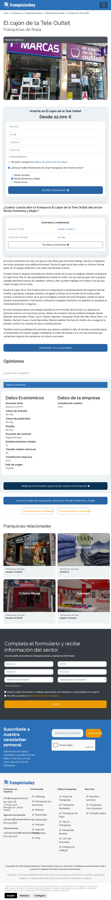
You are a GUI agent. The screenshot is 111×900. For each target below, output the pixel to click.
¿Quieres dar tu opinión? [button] (16, 373)
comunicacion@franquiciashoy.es (21, 832)
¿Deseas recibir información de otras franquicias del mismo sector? (47, 167)
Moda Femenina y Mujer (27, 178)
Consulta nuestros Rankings (38, 511)
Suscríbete (95, 733)
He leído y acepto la (39, 162)
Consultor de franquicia (18, 875)
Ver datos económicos (54, 244)
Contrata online (97, 813)
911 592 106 (9, 801)
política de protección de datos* (50, 162)
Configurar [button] (39, 895)
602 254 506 (10, 836)
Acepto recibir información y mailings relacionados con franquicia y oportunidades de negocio (53, 692)
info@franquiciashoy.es (15, 798)
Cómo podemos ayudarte (90, 875)
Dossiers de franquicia (52, 878)
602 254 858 (10, 822)
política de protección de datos (43, 696)
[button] (104, 71)
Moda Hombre (22, 175)
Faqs (37, 838)
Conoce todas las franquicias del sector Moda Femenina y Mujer (55, 500)
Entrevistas (41, 819)
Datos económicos (14, 40)
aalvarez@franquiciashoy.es (18, 819)
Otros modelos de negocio (78, 878)
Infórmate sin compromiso (55, 347)
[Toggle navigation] (103, 5)
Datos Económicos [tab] (16, 385)
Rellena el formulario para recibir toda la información (54, 486)
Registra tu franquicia (29, 878)
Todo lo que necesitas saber (62, 875)
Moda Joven (20, 182)
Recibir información (54, 190)
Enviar (55, 704)
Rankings (40, 796)
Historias (39, 824)
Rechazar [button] (24, 895)
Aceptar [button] (11, 895)
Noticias (39, 809)
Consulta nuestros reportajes (74, 511)
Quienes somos (38, 875)
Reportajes (41, 814)
